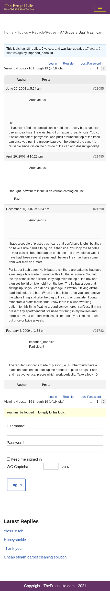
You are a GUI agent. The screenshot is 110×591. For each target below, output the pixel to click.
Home (9, 32)
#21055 (98, 88)
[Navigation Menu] (100, 7)
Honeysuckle (15, 539)
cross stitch (13, 531)
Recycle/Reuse (44, 32)
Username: (16, 426)
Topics (23, 32)
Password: (16, 442)
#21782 (98, 331)
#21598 (98, 209)
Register (69, 63)
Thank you (12, 548)
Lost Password (91, 63)
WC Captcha (17, 466)
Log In (52, 63)
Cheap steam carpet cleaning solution (35, 557)
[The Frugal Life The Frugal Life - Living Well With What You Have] (19, 7)
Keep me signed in (26, 459)
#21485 (98, 156)
